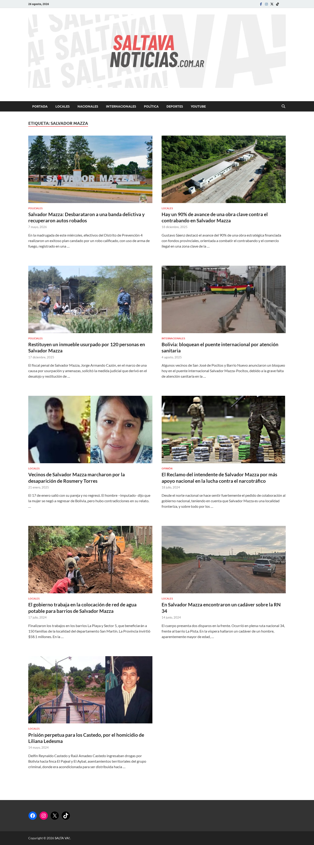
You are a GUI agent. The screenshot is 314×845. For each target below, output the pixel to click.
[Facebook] (261, 4)
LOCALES (62, 106)
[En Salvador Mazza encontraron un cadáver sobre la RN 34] (224, 559)
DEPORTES (174, 106)
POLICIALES (35, 208)
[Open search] (283, 106)
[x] (272, 4)
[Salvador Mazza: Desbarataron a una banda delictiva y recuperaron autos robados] (90, 169)
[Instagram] (266, 4)
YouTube (198, 106)
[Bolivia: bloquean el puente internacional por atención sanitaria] (224, 299)
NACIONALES (87, 106)
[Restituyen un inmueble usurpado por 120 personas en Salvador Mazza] (90, 299)
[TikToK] (277, 4)
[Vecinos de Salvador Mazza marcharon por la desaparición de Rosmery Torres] (90, 429)
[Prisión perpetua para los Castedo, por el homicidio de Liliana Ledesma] (90, 690)
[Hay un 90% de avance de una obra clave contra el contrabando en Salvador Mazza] (224, 169)
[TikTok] (66, 816)
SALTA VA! (62, 838)
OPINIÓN (167, 468)
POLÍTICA (151, 106)
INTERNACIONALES (121, 106)
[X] (55, 816)
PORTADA (40, 106)
